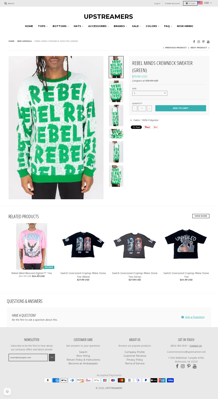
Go (52, 357)
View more (201, 216)
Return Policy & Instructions (83, 359)
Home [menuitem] (29, 26)
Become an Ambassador (83, 363)
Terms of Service (135, 363)
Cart (192, 3)
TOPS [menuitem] (41, 26)
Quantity (137, 103)
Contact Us (196, 345)
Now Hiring (83, 355)
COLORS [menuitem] (151, 26)
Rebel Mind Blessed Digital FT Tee (31, 273)
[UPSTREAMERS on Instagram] (198, 41)
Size (134, 89)
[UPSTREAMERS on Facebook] (194, 41)
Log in (157, 3)
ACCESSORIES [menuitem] (97, 26)
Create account (172, 3)
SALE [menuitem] (135, 26)
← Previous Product (175, 47)
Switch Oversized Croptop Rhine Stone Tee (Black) (83, 274)
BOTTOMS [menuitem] (60, 26)
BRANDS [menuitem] (119, 26)
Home (11, 41)
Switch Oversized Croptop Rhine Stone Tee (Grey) (135, 274)
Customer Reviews (134, 355)
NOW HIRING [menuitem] (185, 26)
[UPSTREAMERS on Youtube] (208, 41)
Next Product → (200, 47)
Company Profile (135, 352)
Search (83, 352)
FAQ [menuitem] (167, 26)
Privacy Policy (135, 359)
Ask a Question (195, 317)
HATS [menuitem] (77, 26)
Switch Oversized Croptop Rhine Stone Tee (186, 274)
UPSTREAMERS (108, 16)
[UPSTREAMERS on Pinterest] (203, 41)
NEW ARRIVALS (24, 41)
